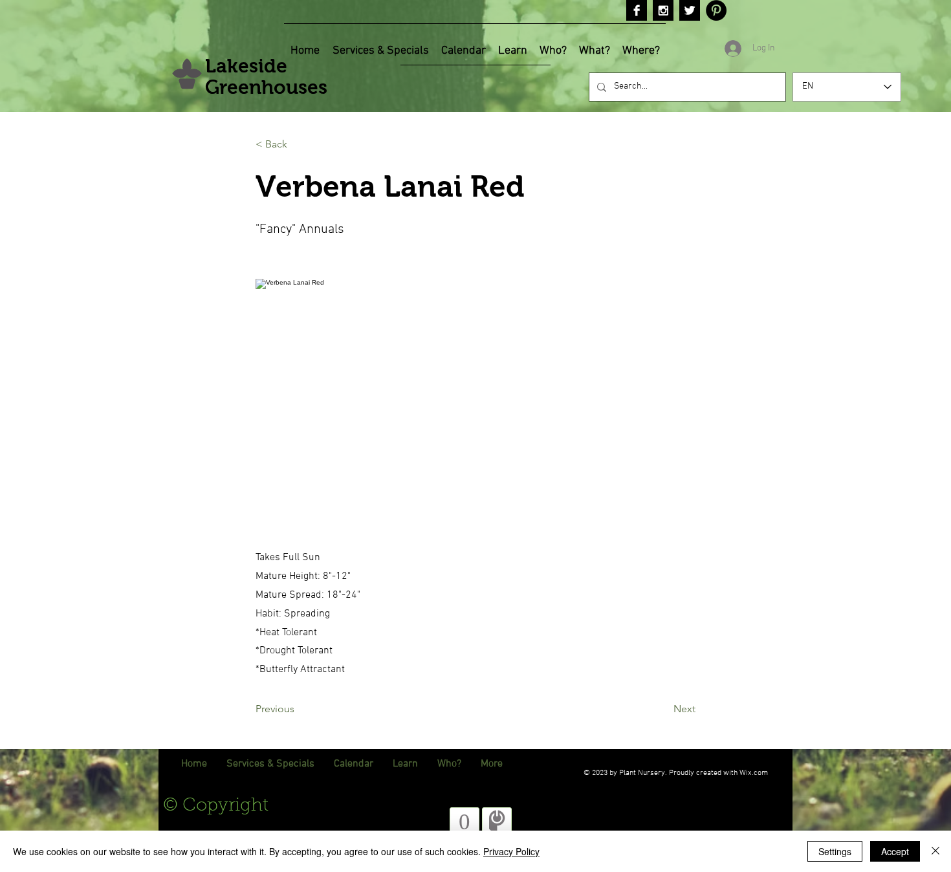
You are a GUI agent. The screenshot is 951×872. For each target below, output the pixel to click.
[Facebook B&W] (636, 10)
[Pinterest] (716, 10)
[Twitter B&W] (689, 10)
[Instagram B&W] (663, 10)
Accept (895, 851)
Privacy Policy (511, 851)
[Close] (935, 851)
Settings (834, 851)
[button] (298, 144)
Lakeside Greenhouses (266, 76)
